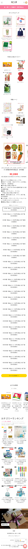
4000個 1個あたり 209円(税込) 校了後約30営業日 (14, 280)
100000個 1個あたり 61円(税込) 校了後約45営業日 (13, 369)
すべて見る (14, 388)
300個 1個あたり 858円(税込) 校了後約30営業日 (14, 221)
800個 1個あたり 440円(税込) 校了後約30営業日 (14, 250)
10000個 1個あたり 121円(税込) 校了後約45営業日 (14, 316)
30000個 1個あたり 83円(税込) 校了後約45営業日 (14, 328)
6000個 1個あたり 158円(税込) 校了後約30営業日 (14, 292)
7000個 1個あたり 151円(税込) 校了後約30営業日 (14, 298)
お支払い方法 (13, 540)
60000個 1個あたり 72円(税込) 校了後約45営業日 (14, 345)
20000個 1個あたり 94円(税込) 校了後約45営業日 (14, 322)
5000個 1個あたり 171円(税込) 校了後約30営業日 (14, 286)
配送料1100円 (7, 176)
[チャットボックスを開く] (25, 546)
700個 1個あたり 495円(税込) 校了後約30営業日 (14, 244)
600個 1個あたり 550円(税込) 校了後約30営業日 (14, 238)
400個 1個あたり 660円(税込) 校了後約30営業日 (14, 226)
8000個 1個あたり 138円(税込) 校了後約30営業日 (14, 304)
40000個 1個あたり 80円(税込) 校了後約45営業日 (14, 333)
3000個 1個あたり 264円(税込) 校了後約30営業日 (14, 274)
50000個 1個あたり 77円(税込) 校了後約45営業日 (14, 339)
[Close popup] (26, 540)
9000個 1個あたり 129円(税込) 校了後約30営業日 (14, 310)
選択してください (14, 205)
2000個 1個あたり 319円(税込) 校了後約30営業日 (14, 268)
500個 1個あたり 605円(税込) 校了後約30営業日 (14, 232)
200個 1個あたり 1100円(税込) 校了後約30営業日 (14, 215)
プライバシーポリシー (14, 536)
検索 (14, 531)
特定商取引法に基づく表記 (14, 533)
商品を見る (5, 524)
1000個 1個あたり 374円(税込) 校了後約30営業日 (14, 262)
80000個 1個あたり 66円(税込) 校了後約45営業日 (14, 357)
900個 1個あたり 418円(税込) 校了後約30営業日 (14, 256)
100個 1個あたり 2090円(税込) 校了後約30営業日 (14, 209)
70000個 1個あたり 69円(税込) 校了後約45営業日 (14, 351)
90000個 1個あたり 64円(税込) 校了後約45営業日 (14, 363)
